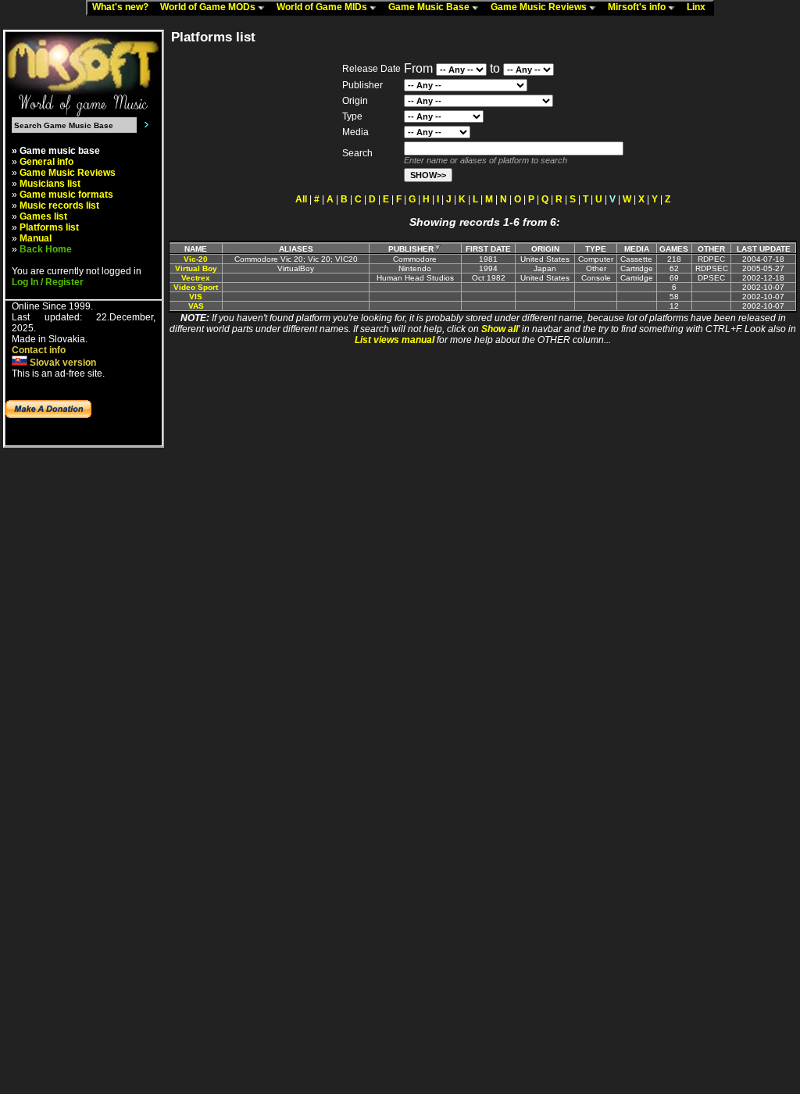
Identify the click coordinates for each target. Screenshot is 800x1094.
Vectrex (195, 278)
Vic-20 (196, 259)
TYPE (595, 249)
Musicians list (50, 183)
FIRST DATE (488, 249)
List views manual (394, 339)
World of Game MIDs (323, 7)
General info (46, 161)
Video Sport (195, 287)
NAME (195, 249)
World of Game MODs (209, 7)
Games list (43, 216)
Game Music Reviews (540, 7)
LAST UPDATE (764, 249)
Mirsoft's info (638, 7)
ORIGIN (545, 249)
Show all (499, 329)
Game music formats (66, 194)
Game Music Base (430, 7)
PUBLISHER (411, 249)
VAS (196, 306)
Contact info (39, 350)
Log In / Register (48, 282)
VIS (195, 296)
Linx (699, 7)
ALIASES (296, 249)
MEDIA (636, 249)
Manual (36, 238)
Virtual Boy (196, 268)
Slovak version (61, 362)
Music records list (59, 205)
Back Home (46, 249)
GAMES (673, 249)
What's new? (123, 7)
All (301, 199)
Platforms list (49, 227)
